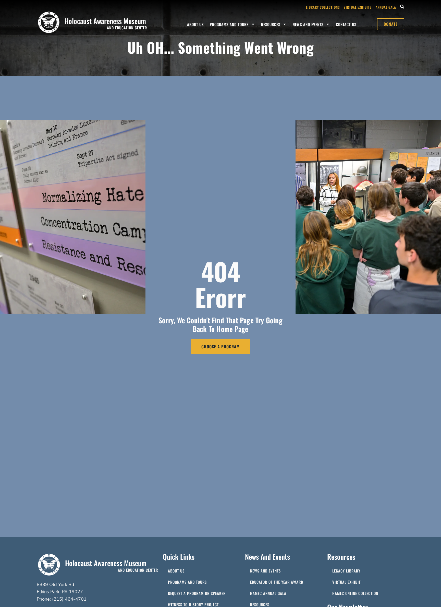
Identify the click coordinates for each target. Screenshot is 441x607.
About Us (195, 24)
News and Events (308, 24)
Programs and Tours (229, 24)
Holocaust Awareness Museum (105, 21)
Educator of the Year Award (276, 582)
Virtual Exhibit (346, 582)
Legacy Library (346, 571)
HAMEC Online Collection (355, 593)
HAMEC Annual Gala (268, 593)
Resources (270, 24)
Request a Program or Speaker (197, 593)
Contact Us (346, 24)
